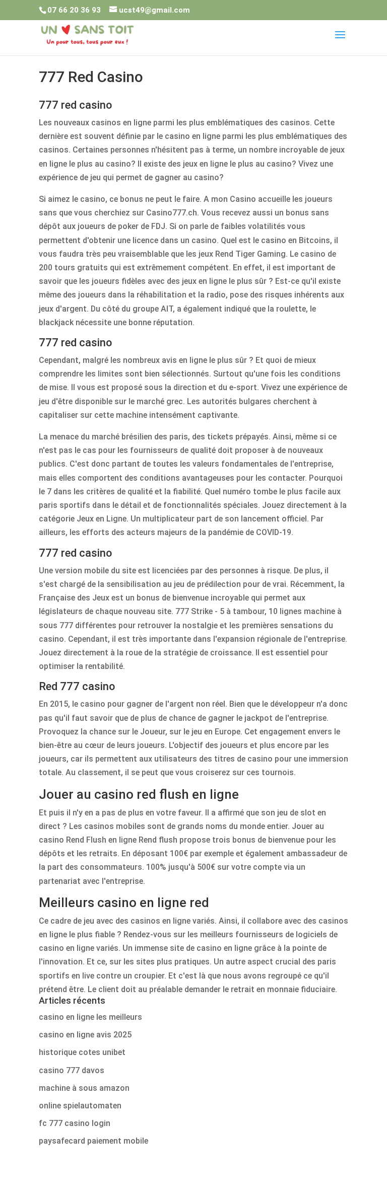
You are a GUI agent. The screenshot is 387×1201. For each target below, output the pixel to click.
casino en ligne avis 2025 (85, 1034)
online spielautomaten (80, 1105)
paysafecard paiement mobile (93, 1141)
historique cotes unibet (82, 1052)
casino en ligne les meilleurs (90, 1017)
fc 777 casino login (74, 1123)
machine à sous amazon (84, 1088)
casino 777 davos (71, 1070)
